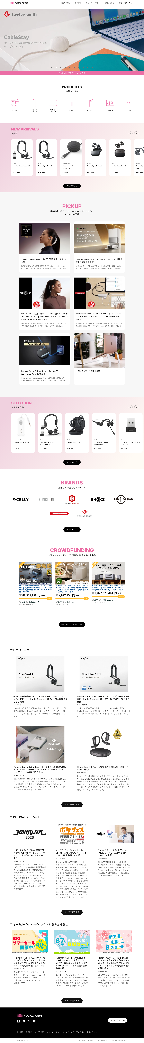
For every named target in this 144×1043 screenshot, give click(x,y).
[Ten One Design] (123, 499)
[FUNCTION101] (46, 499)
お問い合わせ (92, 1032)
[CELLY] (20, 499)
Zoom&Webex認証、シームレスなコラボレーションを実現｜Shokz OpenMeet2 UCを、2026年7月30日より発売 (103, 699)
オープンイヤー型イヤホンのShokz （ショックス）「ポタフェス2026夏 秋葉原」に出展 (71, 853)
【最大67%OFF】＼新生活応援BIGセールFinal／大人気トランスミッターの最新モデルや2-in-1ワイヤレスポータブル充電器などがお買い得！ (72, 963)
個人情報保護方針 (103, 1040)
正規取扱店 (80, 1032)
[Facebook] (23, 1021)
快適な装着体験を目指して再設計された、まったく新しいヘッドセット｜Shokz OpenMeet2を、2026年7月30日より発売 (40, 699)
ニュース (50, 1032)
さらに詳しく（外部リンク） (72, 624)
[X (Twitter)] (29, 1021)
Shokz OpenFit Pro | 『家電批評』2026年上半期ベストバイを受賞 (103, 768)
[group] (72, 40)
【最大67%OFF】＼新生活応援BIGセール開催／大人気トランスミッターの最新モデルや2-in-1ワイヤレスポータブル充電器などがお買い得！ (113, 963)
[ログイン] (120, 3)
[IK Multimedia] (72, 499)
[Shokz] (97, 499)
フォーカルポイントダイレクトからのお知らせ (39, 925)
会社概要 (20, 1032)
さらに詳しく (72, 186)
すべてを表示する (72, 804)
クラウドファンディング (65, 1032)
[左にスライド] (131, 133)
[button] (66, 3)
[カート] (125, 3)
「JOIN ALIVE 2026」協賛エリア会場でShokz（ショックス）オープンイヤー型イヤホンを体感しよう (29, 854)
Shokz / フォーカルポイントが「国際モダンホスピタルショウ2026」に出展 (112, 853)
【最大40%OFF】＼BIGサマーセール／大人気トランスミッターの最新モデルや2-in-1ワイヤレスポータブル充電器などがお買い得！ (29, 962)
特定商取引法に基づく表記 (86, 1040)
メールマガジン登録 (117, 1020)
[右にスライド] (136, 133)
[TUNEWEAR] (59, 513)
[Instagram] (34, 1021)
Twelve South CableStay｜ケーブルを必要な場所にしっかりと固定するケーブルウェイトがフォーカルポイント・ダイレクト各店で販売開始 (40, 770)
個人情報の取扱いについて (119, 1040)
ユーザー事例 (40, 1032)
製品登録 (29, 1032)
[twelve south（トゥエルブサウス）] (84, 513)
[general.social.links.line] (18, 1021)
